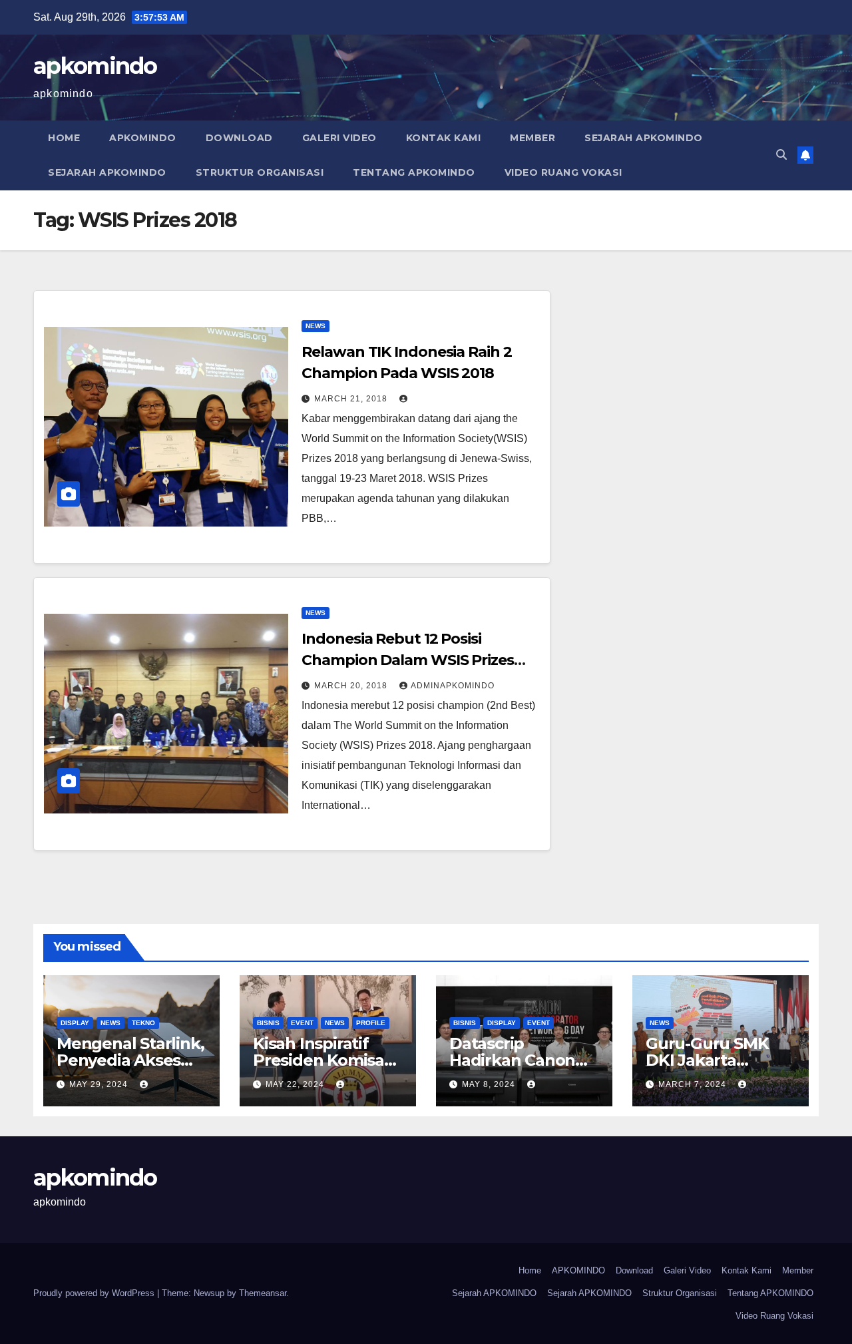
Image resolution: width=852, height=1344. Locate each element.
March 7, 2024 (693, 1084)
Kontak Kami (443, 138)
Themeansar (262, 1293)
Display (75, 1022)
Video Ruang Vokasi (563, 172)
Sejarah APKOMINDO (643, 138)
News (315, 326)
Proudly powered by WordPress (95, 1293)
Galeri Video (339, 138)
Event (302, 1022)
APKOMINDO (142, 138)
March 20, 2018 (352, 685)
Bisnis (268, 1022)
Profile (370, 1022)
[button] (781, 154)
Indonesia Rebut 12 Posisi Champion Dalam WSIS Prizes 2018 (407, 660)
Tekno (143, 1022)
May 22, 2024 (296, 1084)
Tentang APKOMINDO (414, 172)
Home (64, 138)
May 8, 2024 (490, 1084)
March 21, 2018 (352, 398)
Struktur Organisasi (260, 172)
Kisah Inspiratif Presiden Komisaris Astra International (327, 1060)
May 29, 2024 (99, 1084)
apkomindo (95, 66)
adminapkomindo (453, 685)
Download (239, 138)
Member (532, 138)
